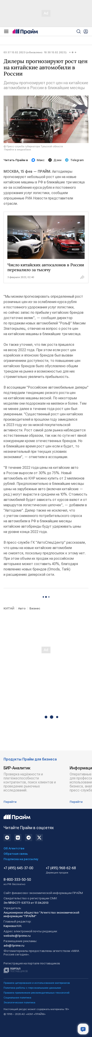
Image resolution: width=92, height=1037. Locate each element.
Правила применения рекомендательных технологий (36, 992)
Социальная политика (17, 997)
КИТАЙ (9, 608)
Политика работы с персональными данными (32, 987)
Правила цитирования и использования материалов (37, 982)
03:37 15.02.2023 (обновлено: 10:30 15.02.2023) (35, 52)
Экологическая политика (19, 1002)
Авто (22, 608)
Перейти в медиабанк (17, 149)
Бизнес (34, 608)
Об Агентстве (14, 848)
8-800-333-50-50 (17, 882)
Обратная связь (16, 853)
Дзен (57, 160)
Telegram (77, 160)
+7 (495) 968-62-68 (61, 870)
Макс (41, 160)
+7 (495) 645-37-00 (18, 868)
